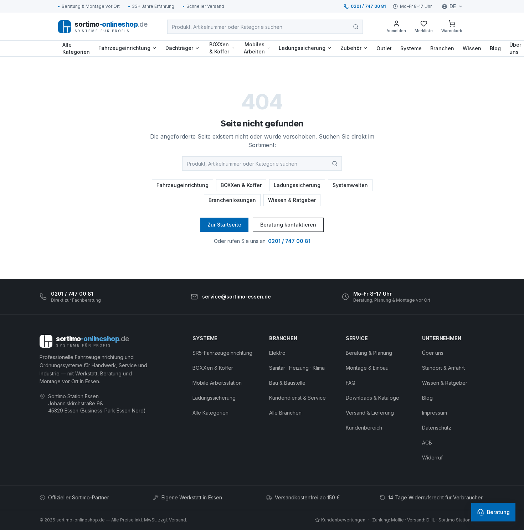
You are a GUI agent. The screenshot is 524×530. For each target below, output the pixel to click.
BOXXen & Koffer (219, 47)
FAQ (350, 383)
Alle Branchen (285, 413)
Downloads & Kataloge (372, 398)
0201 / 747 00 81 (368, 6)
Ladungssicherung (302, 48)
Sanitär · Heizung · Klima (297, 368)
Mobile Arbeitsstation (217, 383)
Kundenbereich (364, 428)
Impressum (434, 413)
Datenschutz (436, 428)
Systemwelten (350, 185)
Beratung (498, 512)
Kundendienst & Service (297, 398)
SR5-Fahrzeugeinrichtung (222, 353)
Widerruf (432, 457)
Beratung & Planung (369, 353)
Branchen (442, 48)
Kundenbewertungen (343, 520)
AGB (427, 443)
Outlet (384, 48)
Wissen (472, 48)
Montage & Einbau (367, 368)
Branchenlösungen (232, 200)
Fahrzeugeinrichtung (124, 48)
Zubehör (350, 48)
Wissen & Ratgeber (292, 200)
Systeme (411, 48)
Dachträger (179, 48)
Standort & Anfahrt (443, 368)
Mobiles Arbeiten (254, 47)
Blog (495, 48)
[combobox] (265, 27)
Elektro (277, 353)
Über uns (432, 353)
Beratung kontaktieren (288, 225)
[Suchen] (356, 27)
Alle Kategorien (76, 48)
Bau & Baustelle (287, 383)
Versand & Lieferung (370, 413)
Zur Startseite (224, 225)
